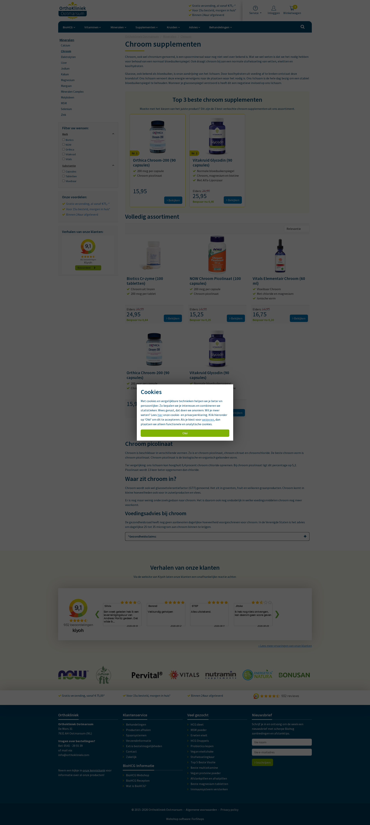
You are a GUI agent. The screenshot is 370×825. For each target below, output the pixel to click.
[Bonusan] (257, 676)
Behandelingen (219, 27)
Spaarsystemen (136, 735)
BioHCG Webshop (137, 775)
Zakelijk (131, 757)
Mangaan (66, 86)
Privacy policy (229, 810)
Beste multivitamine (204, 768)
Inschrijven (263, 762)
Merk (65, 134)
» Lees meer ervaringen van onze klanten (285, 646)
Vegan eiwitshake (202, 751)
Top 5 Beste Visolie (203, 762)
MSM (64, 103)
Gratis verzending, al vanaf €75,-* (214, 6)
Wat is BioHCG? (136, 786)
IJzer (64, 63)
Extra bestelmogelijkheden (144, 746)
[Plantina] (294, 679)
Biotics (70, 140)
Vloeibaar (71, 181)
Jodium (65, 68)
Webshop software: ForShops (185, 819)
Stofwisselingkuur (202, 757)
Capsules (71, 171)
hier (160, 415)
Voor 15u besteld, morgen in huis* (214, 10)
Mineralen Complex (72, 91)
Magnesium (68, 80)
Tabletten (71, 176)
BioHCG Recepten (138, 780)
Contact (131, 751)
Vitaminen (91, 27)
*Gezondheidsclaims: (142, 536)
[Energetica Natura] (220, 678)
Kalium (65, 74)
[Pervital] (110, 676)
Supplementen (145, 27)
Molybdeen (67, 97)
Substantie (69, 165)
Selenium (66, 109)
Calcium (65, 45)
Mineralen (117, 27)
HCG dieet (197, 724)
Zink (63, 115)
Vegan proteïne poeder (206, 773)
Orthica (70, 149)
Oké (185, 433)
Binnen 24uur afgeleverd (208, 15)
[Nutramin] (184, 677)
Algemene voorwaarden (201, 810)
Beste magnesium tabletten (209, 784)
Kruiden (172, 27)
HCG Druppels (200, 741)
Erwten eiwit (199, 735)
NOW (68, 144)
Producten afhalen (138, 730)
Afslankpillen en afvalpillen (209, 778)
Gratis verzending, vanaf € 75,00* (83, 695)
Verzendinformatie (138, 741)
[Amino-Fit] (67, 682)
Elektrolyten (68, 57)
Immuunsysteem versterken (209, 789)
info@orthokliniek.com (73, 755)
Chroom (66, 51)
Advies (193, 27)
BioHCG (68, 27)
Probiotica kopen (202, 746)
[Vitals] (147, 677)
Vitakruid (71, 154)
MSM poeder (199, 730)
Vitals (69, 159)
